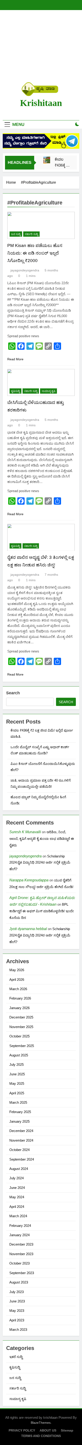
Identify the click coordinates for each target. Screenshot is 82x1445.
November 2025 (21, 1027)
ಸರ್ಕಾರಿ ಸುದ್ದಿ (31, 234)
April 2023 (16, 1320)
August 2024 (18, 1169)
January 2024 (19, 1235)
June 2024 (17, 1188)
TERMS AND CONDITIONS (41, 1436)
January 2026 (19, 1008)
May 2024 (16, 1197)
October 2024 (19, 1150)
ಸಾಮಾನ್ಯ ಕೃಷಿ (48, 391)
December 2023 (21, 1244)
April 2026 (16, 979)
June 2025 (17, 1074)
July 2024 (16, 1178)
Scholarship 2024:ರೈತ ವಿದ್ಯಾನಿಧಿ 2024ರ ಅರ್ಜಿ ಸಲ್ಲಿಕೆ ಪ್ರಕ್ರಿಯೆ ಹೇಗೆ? (39, 862)
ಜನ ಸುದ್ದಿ (15, 234)
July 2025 (16, 1064)
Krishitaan (41, 103)
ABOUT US (48, 1430)
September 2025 (21, 1046)
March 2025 (18, 1102)
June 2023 (17, 1301)
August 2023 (18, 1282)
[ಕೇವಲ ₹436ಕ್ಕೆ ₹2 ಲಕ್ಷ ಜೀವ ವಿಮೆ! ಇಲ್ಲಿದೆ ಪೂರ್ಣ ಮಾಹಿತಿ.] (46, 160)
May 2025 (16, 1083)
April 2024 (16, 1207)
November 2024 (21, 1140)
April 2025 (16, 1093)
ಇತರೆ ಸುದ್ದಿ (16, 1357)
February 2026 (20, 998)
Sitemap (67, 1430)
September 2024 (21, 1159)
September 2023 (21, 1273)
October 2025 (19, 1036)
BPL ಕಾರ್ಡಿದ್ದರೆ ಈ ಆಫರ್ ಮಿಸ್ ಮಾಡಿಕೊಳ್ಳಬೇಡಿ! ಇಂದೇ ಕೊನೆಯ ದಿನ (41, 911)
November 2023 (21, 1254)
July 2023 (16, 1292)
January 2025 (19, 1121)
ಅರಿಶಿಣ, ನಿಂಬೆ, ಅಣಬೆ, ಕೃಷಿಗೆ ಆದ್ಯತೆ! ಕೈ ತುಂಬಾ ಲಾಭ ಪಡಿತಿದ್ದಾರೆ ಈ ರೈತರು (41, 838)
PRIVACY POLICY (22, 1430)
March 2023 (18, 1329)
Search (13, 693)
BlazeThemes (41, 1422)
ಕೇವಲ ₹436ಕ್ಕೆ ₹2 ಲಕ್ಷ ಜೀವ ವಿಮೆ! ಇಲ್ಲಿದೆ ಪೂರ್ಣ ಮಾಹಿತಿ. (62, 163)
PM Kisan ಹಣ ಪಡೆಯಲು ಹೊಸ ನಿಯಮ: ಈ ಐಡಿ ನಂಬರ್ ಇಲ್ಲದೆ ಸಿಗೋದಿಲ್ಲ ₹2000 (34, 253)
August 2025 (18, 1055)
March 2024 (18, 1216)
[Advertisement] (41, 46)
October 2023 (19, 1263)
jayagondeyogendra (24, 270)
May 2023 (16, 1310)
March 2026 (18, 989)
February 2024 (20, 1226)
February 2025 (20, 1112)
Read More (15, 359)
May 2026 (16, 970)
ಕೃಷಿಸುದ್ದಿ (15, 391)
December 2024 (21, 1131)
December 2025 (21, 1017)
